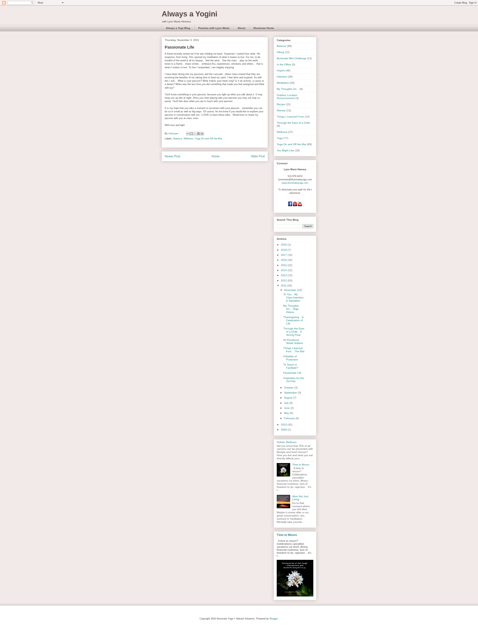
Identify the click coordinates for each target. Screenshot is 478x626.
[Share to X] (195, 133)
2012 (284, 280)
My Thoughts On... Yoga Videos (291, 309)
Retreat (281, 110)
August (288, 397)
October (289, 387)
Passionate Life (292, 372)
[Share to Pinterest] (202, 133)
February (290, 418)
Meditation (283, 82)
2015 (284, 265)
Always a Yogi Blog (178, 28)
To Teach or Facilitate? (290, 366)
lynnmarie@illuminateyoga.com (295, 179)
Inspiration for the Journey (293, 380)
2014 (284, 270)
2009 (284, 429)
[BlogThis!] (191, 133)
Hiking (280, 52)
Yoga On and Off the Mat (208, 138)
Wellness (188, 138)
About (241, 28)
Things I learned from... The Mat (293, 350)
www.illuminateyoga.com (295, 182)
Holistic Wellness (287, 442)
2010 (284, 424)
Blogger (274, 618)
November (290, 290)
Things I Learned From (290, 116)
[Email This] (188, 133)
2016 (284, 259)
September (291, 392)
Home (216, 156)
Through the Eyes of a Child (293, 122)
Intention (282, 76)
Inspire (281, 70)
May (287, 412)
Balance (177, 138)
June (287, 407)
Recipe (281, 104)
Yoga (280, 138)
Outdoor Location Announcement (287, 97)
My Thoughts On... (288, 88)
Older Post (258, 156)
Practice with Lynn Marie (213, 28)
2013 (284, 275)
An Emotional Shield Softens (293, 341)
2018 (284, 249)
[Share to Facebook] (199, 133)
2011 (284, 285)
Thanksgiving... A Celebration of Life (293, 320)
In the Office (284, 64)
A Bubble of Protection (290, 358)
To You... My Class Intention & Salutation (293, 297)
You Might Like (285, 150)
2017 (284, 254)
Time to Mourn (300, 464)
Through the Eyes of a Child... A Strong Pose (293, 331)
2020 (284, 244)
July (286, 402)
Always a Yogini (189, 14)
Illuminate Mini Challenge (291, 58)
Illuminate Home (263, 28)
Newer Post (172, 156)
